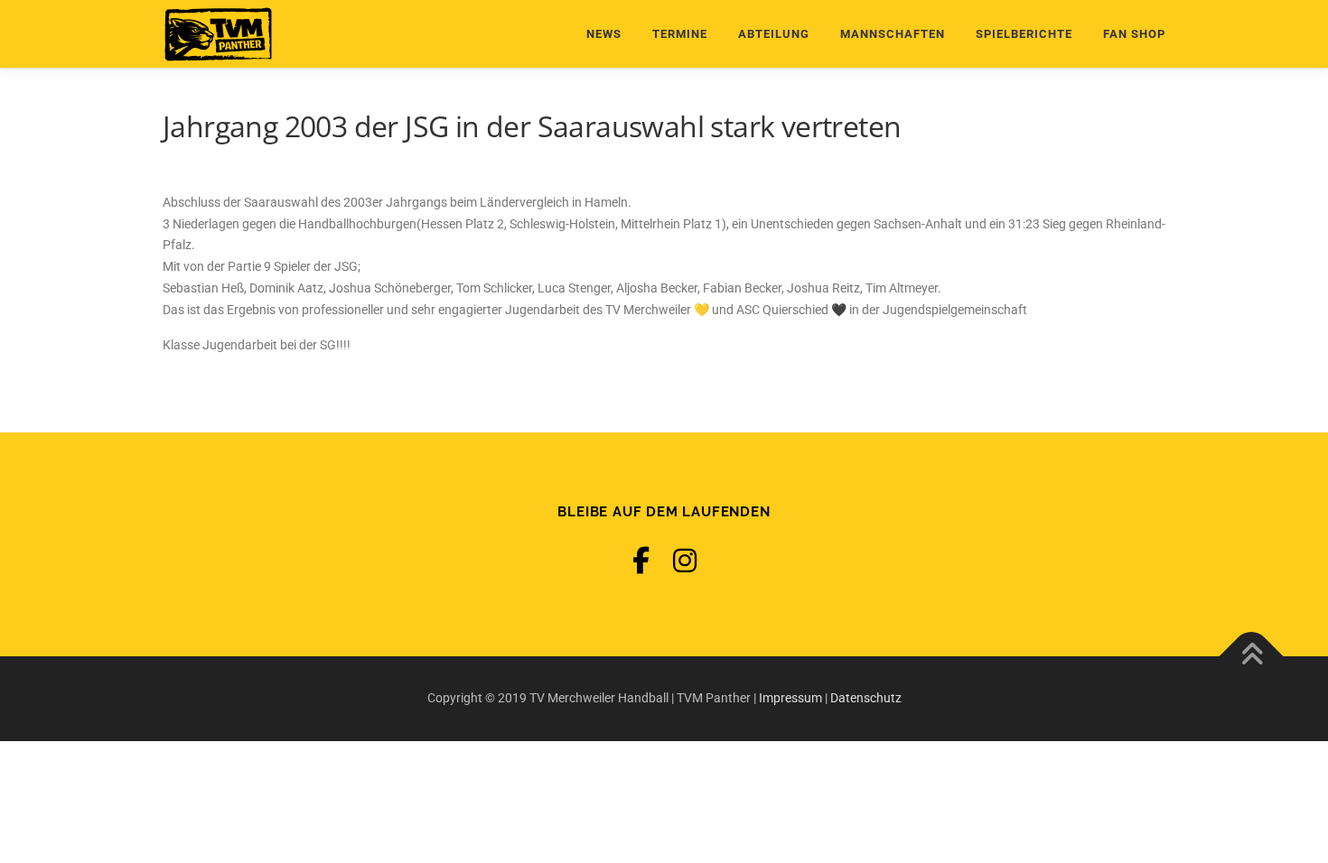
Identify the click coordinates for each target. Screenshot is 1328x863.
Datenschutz (866, 698)
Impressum (790, 698)
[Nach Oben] (1252, 657)
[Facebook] (641, 561)
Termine (679, 34)
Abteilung (773, 34)
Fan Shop (1134, 34)
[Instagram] (685, 561)
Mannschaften (892, 34)
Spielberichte (1024, 34)
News (604, 34)
